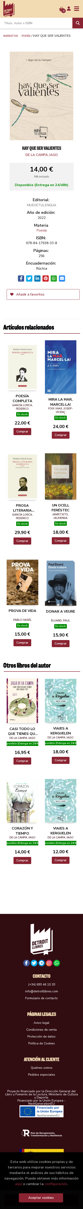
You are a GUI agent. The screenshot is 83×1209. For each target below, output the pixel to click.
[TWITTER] (34, 963)
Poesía (26, 35)
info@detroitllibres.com (41, 991)
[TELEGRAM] (41, 963)
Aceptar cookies (41, 1197)
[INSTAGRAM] (49, 963)
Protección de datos (41, 1036)
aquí (18, 1183)
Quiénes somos (41, 1068)
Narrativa (10, 35)
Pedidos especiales (41, 1075)
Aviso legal (41, 1023)
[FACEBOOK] (26, 963)
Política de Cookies (41, 1043)
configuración (55, 1183)
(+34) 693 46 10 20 (41, 984)
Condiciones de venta (41, 1030)
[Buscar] (77, 23)
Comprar (22, 431)
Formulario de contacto (41, 998)
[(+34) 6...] (56, 963)
